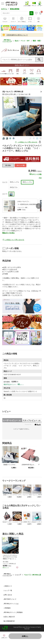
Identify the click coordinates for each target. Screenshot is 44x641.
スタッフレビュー (31, 420)
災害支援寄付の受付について (17, 35)
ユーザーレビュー (12, 420)
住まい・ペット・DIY (22, 41)
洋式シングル (14, 182)
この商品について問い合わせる (27, 142)
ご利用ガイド (8, 586)
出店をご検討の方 (9, 617)
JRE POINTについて (10, 599)
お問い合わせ (8, 595)
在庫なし (25, 636)
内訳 (40, 178)
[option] (22, 116)
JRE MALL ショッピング (7, 40)
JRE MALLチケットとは (11, 603)
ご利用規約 (7, 608)
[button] (39, 206)
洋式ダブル (13, 187)
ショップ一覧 (8, 590)
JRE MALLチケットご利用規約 (13, 612)
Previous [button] (7, 116)
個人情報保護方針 (9, 621)
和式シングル (27, 182)
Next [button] (36, 116)
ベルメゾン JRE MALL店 (14, 91)
